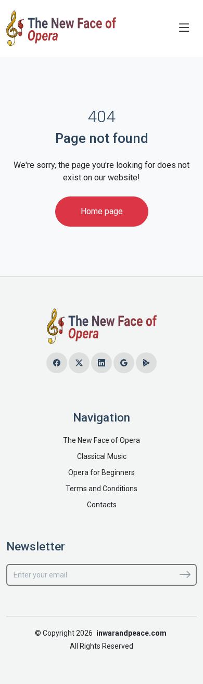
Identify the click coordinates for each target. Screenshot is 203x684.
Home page (102, 211)
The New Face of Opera (101, 440)
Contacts (102, 505)
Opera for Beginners (101, 472)
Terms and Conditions (101, 488)
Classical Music (101, 456)
